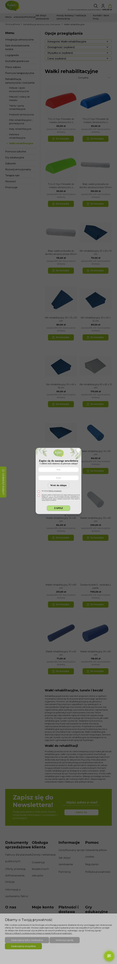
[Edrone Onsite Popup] (58, 482)
